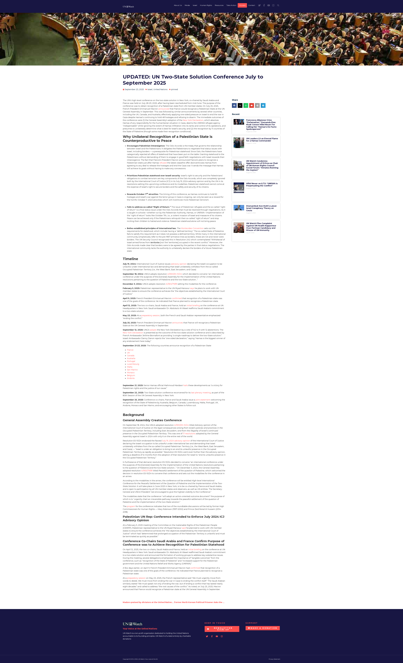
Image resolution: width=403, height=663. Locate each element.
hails (185, 385)
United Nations (160, 89)
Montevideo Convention (192, 228)
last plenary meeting (201, 393)
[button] (278, 5)
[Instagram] (273, 5)
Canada (130, 355)
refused (163, 163)
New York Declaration (193, 120)
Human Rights (206, 5)
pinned (174, 89)
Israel (195, 5)
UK (128, 353)
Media (187, 5)
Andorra (131, 378)
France (130, 350)
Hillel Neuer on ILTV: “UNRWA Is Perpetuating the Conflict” (262, 184)
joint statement (203, 400)
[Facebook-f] (264, 5)
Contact (251, 5)
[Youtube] (268, 5)
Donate (242, 5)
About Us (178, 5)
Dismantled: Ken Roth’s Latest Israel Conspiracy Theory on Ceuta (261, 208)
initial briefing (193, 305)
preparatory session (150, 315)
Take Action (231, 5)
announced (163, 109)
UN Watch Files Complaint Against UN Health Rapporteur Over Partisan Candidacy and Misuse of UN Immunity (261, 226)
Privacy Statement (274, 659)
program (131, 506)
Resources (219, 5)
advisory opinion (179, 264)
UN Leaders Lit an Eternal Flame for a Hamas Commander (262, 139)
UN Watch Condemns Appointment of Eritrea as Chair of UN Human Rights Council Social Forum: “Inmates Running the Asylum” (262, 165)
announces (177, 323)
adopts (153, 330)
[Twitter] (259, 5)
